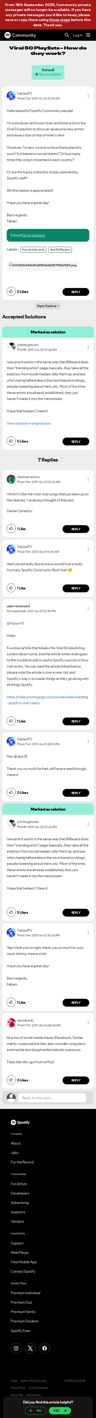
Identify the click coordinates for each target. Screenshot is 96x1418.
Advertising (20, 1202)
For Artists (19, 1183)
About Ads (17, 1395)
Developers (20, 1193)
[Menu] (88, 35)
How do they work (33, 249)
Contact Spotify (23, 1271)
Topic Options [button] (46, 306)
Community (24, 35)
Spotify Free (20, 1330)
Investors (18, 1212)
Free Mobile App (24, 1261)
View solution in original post (29, 423)
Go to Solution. (34, 235)
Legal (14, 1381)
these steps (59, 19)
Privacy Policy (18, 1388)
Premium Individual (25, 1292)
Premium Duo (21, 1302)
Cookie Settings (38, 1388)
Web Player (20, 1252)
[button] (88, 95)
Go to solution (50, 74)
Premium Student (24, 1321)
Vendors (17, 1221)
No (39, 1410)
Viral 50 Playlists (60, 249)
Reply (76, 292)
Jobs (14, 1152)
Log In (77, 35)
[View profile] (11, 95)
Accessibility (34, 1395)
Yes (56, 1410)
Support (17, 1243)
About (16, 1143)
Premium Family (23, 1311)
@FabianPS (15, 623)
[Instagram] (16, 1348)
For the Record (22, 1162)
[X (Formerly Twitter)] (30, 1348)
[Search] (66, 35)
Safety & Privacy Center (34, 1381)
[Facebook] (44, 1348)
